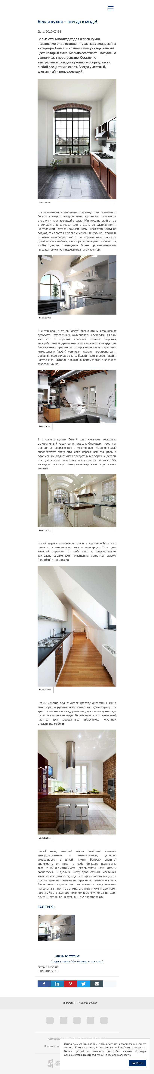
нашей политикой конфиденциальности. (107, 1055)
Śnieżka (56, 8)
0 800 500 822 (89, 1003)
